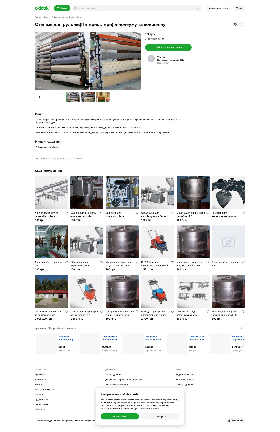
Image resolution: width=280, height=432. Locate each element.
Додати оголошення (185, 374)
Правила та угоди (43, 420)
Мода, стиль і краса (44, 389)
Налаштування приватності (94, 420)
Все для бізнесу (42, 404)
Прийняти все (119, 416)
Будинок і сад (41, 399)
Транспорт (40, 374)
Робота (38, 384)
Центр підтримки (113, 374)
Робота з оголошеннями (116, 384)
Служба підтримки (184, 384)
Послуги (39, 394)
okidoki (42, 8)
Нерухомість (41, 379)
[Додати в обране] (66, 213)
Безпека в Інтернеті (185, 379)
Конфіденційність (70, 420)
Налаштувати (160, 416)
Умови (57, 420)
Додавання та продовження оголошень (124, 379)
